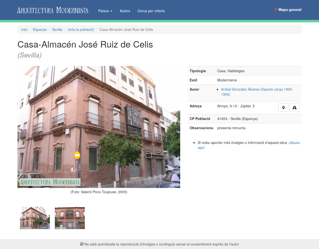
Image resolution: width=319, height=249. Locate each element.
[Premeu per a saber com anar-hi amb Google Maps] (295, 107)
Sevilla (57, 29)
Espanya (40, 29)
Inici (24, 29)
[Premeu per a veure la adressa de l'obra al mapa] (283, 107)
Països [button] (104, 10)
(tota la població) (81, 29)
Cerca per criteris (151, 10)
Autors (125, 10)
